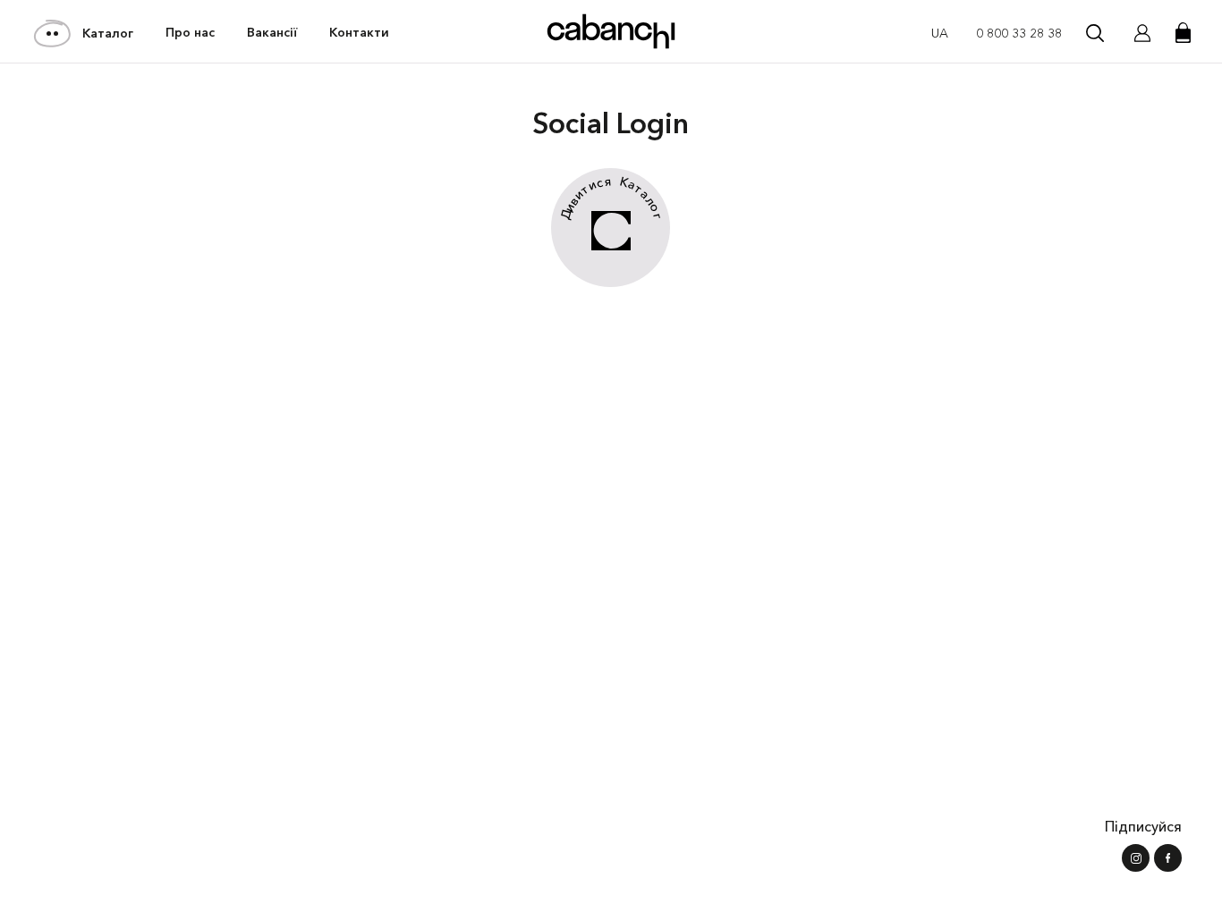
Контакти (359, 32)
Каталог (107, 33)
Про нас (190, 32)
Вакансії (272, 32)
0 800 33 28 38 (1019, 33)
